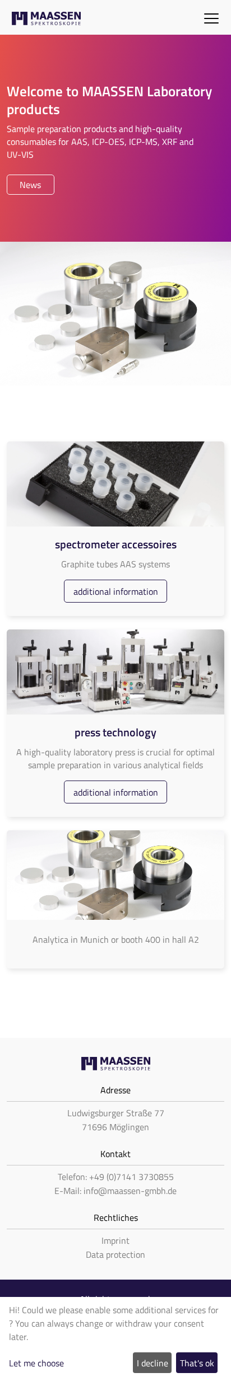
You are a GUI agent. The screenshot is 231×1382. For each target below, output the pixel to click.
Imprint (115, 1240)
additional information (115, 591)
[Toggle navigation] (211, 17)
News (30, 184)
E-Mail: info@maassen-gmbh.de (115, 1190)
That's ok (197, 1363)
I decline (152, 1363)
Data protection (115, 1254)
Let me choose (36, 1363)
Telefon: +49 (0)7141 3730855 (116, 1176)
